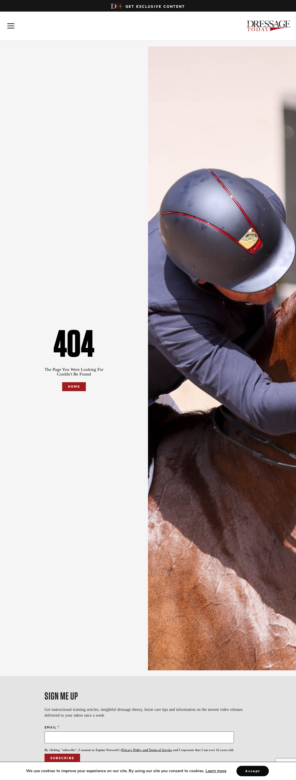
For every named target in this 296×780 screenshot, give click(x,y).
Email (52, 727)
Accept (252, 771)
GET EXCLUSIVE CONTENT (155, 6)
